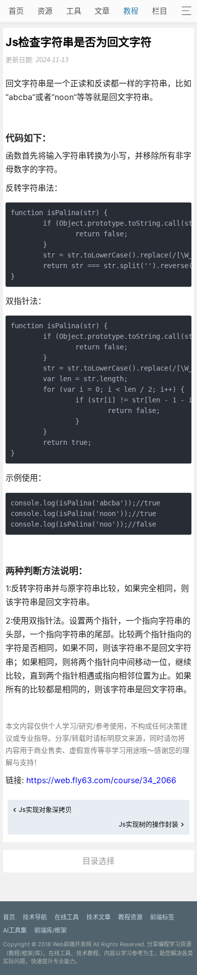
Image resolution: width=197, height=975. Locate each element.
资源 (45, 11)
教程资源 (130, 917)
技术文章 (98, 917)
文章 (102, 11)
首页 (16, 11)
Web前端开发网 (72, 944)
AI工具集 (15, 930)
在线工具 (67, 917)
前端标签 (162, 917)
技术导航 (35, 917)
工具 (73, 11)
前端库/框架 (50, 930)
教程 (130, 11)
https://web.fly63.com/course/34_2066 (101, 780)
